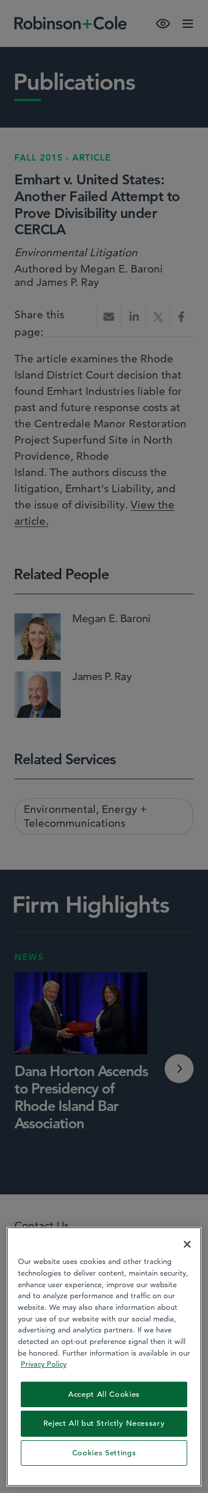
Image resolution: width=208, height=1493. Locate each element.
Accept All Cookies (104, 1394)
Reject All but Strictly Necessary (104, 1423)
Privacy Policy (43, 1363)
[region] (104, 1357)
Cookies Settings (104, 1453)
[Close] (187, 1244)
